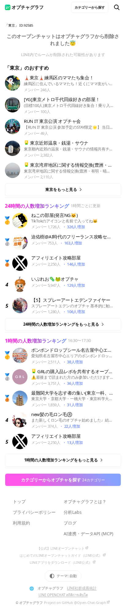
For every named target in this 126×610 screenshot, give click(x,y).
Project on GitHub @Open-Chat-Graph (75, 602)
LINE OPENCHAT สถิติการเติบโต (63, 595)
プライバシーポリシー (34, 512)
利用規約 (21, 523)
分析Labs (73, 512)
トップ (19, 501)
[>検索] (117, 7)
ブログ (70, 523)
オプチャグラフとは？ (85, 501)
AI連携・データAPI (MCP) (88, 533)
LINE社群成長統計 (82, 588)
